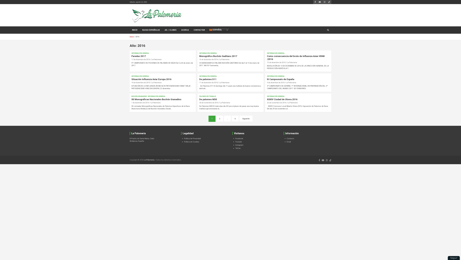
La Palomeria (156, 59)
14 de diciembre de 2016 (140, 83)
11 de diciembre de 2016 (208, 83)
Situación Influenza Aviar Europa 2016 (151, 79)
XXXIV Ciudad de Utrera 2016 (282, 99)
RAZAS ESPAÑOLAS (151, 30)
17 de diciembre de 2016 (140, 59)
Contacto (290, 138)
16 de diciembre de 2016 (208, 59)
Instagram (239, 145)
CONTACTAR (199, 30)
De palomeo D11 (207, 79)
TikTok (237, 148)
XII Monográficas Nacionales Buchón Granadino (156, 99)
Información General (140, 53)
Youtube (238, 142)
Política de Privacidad (192, 138)
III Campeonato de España (280, 79)
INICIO (134, 30)
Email (289, 142)
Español (217, 30)
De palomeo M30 (208, 99)
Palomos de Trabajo (207, 96)
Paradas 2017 (138, 56)
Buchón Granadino (139, 96)
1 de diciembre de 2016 (140, 103)
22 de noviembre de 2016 (276, 103)
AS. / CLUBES (170, 30)
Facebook (239, 138)
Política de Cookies (191, 142)
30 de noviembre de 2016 (208, 103)
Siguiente (246, 119)
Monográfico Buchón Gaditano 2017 (218, 56)
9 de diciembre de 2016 (276, 83)
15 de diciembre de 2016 (276, 62)
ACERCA (185, 30)
